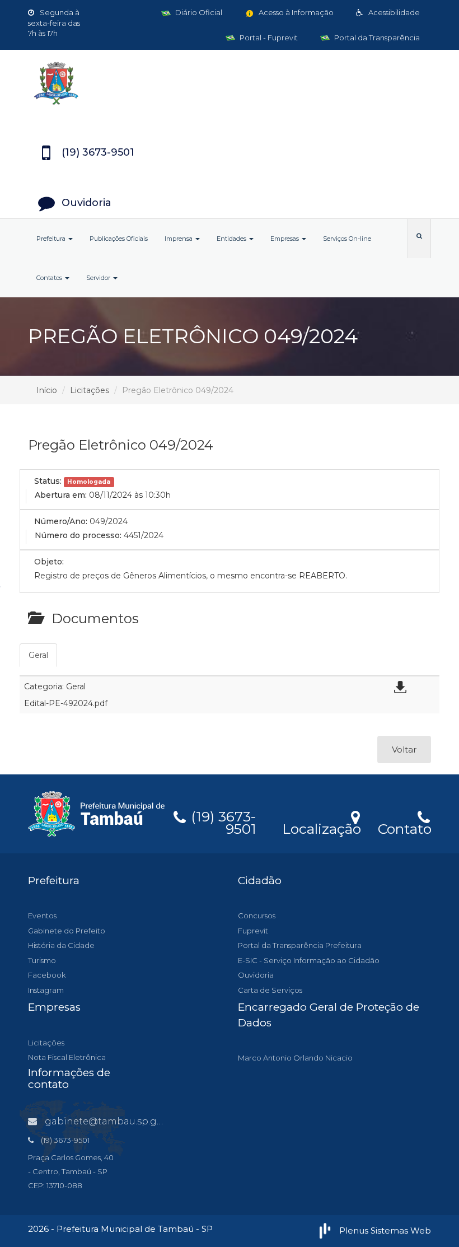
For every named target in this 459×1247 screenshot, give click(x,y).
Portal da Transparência (376, 37)
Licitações (89, 390)
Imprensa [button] (179, 238)
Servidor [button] (99, 278)
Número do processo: (78, 535)
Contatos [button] (50, 278)
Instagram (46, 990)
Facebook (46, 974)
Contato (404, 827)
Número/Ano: (60, 521)
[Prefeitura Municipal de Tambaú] (229, 83)
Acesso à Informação (295, 12)
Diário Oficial (198, 12)
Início (46, 390)
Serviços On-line (347, 238)
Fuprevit (253, 930)
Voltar (404, 749)
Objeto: (49, 562)
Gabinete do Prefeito (66, 930)
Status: (48, 481)
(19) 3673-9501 (221, 821)
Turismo (42, 960)
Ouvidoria (256, 974)
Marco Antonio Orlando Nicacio (295, 1057)
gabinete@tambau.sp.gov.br (112, 1121)
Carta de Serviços (270, 990)
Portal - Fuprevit (268, 37)
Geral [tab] (38, 655)
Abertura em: (61, 495)
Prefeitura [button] (51, 238)
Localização (321, 827)
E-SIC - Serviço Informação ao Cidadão (309, 960)
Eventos (42, 915)
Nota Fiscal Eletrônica (67, 1057)
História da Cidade (61, 945)
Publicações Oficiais (119, 238)
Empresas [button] (285, 238)
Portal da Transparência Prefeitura (300, 945)
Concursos (256, 915)
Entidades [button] (232, 238)
